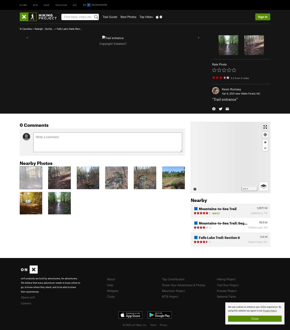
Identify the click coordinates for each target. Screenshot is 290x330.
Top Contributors (173, 279)
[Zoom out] (265, 148)
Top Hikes (146, 17)
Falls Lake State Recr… (69, 28)
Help (110, 285)
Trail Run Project (228, 285)
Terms (153, 324)
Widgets (112, 291)
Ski (75, 5)
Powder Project (227, 291)
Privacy (163, 324)
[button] (214, 108)
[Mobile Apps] (159, 17)
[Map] (230, 157)
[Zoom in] (265, 142)
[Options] (263, 186)
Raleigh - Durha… (44, 28)
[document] (255, 313)
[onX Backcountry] (95, 5)
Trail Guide (110, 17)
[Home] (40, 16)
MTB (35, 5)
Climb (23, 5)
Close (255, 318)
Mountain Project (173, 291)
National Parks (226, 296)
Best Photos (128, 17)
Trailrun (61, 5)
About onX (28, 297)
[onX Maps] (29, 272)
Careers (26, 303)
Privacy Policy (270, 310)
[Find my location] (265, 134)
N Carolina (26, 28)
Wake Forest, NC (250, 93)
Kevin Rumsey (231, 89)
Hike (47, 5)
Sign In (263, 17)
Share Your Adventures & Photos (183, 285)
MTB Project (170, 296)
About (111, 279)
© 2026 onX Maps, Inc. (135, 324)
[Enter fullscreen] (265, 127)
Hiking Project (226, 279)
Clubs (111, 296)
